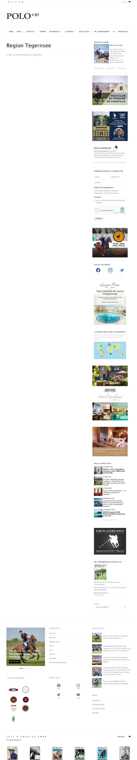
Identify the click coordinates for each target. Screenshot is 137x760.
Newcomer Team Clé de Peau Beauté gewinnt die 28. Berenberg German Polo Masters (116, 660)
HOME (11, 31)
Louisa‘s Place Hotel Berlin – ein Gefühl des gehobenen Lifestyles (114, 492)
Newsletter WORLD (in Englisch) (107, 190)
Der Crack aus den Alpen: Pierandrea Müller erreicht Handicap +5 (25, 654)
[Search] (22, 2)
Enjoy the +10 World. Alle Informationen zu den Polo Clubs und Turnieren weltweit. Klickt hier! (110, 337)
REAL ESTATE (84, 31)
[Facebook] (8, 2)
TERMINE (42, 31)
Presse (51, 646)
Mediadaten (96, 700)
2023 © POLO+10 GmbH (26, 737)
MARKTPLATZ (123, 31)
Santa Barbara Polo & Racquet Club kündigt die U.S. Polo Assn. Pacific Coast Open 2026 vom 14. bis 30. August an (117, 648)
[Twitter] (15, 2)
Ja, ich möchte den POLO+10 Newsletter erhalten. (110, 201)
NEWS (19, 31)
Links (51, 650)
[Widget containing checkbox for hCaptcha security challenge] (110, 210)
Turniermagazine (98, 704)
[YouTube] (19, 2)
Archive (96, 604)
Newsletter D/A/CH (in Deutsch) (107, 193)
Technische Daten (98, 709)
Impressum (52, 658)
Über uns (52, 637)
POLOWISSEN (54, 31)
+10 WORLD (69, 31)
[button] (110, 520)
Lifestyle (30, 31)
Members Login (54, 642)
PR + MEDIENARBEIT (102, 31)
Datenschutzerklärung (57, 662)
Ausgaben (95, 713)
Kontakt (125, 2)
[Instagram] (12, 2)
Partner (52, 654)
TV (114, 31)
